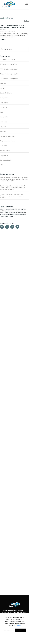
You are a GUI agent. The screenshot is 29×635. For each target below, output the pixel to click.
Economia (3, 107)
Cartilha (2, 88)
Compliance (4, 98)
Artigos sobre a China (7, 59)
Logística (3, 127)
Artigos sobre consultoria (8, 64)
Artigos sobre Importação (9, 74)
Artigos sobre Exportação (9, 69)
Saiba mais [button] (17, 625)
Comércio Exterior (6, 93)
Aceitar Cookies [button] (20, 630)
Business (3, 83)
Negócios (3, 131)
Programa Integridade (7, 141)
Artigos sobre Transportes (9, 79)
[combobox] (14, 49)
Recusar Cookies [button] (8, 630)
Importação (4, 117)
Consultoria (4, 103)
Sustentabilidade (5, 160)
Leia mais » (2, 39)
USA (1, 165)
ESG (1, 112)
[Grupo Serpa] (8, 4)
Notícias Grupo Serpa (7, 136)
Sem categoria (5, 150)
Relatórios (3, 146)
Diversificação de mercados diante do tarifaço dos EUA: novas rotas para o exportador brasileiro (13, 187)
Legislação (3, 122)
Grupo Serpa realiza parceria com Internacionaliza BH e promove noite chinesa (13, 27)
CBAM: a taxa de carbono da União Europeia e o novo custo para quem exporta (12, 195)
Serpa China (4, 155)
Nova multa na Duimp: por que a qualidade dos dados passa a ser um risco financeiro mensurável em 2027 (14, 179)
